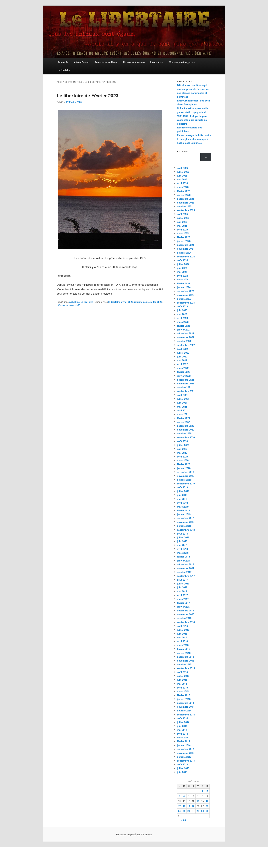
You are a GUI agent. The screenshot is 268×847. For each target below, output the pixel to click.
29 (202, 811)
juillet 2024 (183, 264)
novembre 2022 (185, 337)
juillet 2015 (183, 676)
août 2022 (182, 349)
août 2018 (182, 533)
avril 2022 (182, 364)
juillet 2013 (183, 768)
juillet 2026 (183, 171)
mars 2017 (183, 599)
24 (179, 811)
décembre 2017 (185, 564)
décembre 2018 (185, 518)
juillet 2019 (183, 491)
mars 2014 (183, 737)
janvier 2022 (184, 375)
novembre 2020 (185, 429)
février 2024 (183, 283)
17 (179, 806)
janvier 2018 (184, 560)
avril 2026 (182, 183)
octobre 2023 (184, 298)
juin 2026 (182, 175)
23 (207, 806)
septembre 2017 (186, 576)
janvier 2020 (184, 468)
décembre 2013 (185, 749)
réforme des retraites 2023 (148, 302)
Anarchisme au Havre (106, 62)
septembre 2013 (186, 760)
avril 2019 (182, 502)
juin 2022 (182, 356)
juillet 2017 (183, 583)
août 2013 (182, 764)
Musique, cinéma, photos (182, 62)
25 (184, 811)
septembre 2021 (186, 391)
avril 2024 (182, 275)
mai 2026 (182, 179)
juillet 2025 (183, 218)
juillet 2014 (183, 722)
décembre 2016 (185, 610)
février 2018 (183, 556)
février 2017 (183, 603)
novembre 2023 (185, 295)
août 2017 (182, 579)
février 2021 (183, 418)
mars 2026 (183, 187)
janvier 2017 (184, 606)
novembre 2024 (185, 248)
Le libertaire (64, 70)
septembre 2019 (186, 483)
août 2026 (182, 168)
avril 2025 (182, 229)
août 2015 (182, 672)
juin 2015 (182, 679)
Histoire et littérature (134, 62)
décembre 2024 (185, 245)
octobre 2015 (184, 664)
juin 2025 (182, 222)
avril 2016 (182, 641)
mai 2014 (182, 729)
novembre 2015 (185, 660)
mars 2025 (183, 233)
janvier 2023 (184, 329)
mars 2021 (183, 414)
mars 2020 (183, 460)
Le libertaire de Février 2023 (87, 95)
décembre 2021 (185, 379)
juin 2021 (182, 402)
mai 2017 (182, 591)
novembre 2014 (185, 706)
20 (193, 806)
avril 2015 (182, 687)
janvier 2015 (184, 699)
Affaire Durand (81, 62)
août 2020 (182, 441)
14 (198, 801)
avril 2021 (182, 410)
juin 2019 (182, 495)
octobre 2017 (184, 572)
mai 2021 (182, 406)
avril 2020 (182, 456)
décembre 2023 (185, 291)
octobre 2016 (184, 618)
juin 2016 (182, 633)
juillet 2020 (183, 445)
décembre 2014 (185, 703)
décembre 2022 (185, 333)
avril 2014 (182, 733)
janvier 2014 (184, 745)
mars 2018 (183, 552)
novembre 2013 (185, 753)
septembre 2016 (186, 622)
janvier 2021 (184, 422)
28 (198, 811)
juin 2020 (182, 449)
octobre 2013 (184, 756)
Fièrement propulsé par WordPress (134, 834)
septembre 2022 (186, 345)
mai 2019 (182, 499)
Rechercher (183, 151)
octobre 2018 (184, 525)
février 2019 (183, 510)
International (156, 62)
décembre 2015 (185, 656)
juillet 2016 (183, 629)
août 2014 (182, 718)
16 (207, 801)
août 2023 (182, 306)
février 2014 (183, 741)
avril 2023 (182, 318)
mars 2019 (183, 506)
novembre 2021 (185, 383)
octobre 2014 (184, 710)
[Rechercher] (205, 157)
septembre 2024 (186, 256)
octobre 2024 (184, 252)
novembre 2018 (185, 522)
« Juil (183, 820)
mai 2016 (182, 637)
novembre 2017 (185, 568)
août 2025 (182, 214)
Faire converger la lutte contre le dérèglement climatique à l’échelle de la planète (194, 138)
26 (188, 811)
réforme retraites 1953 (68, 305)
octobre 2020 (184, 433)
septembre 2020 (186, 437)
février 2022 (183, 371)
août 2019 (182, 487)
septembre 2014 (186, 714)
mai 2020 (182, 452)
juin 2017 (182, 587)
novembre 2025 (185, 202)
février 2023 (183, 325)
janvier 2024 (184, 287)
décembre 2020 (185, 425)
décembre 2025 (185, 198)
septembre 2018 (186, 529)
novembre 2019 (185, 476)
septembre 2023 (186, 302)
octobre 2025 (184, 206)
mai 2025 (182, 225)
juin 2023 (182, 310)
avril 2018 (182, 549)
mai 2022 (182, 360)
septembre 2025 (186, 210)
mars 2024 (183, 279)
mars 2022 (183, 368)
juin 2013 (182, 772)
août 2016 (182, 626)
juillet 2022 (183, 352)
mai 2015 (182, 683)
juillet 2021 (183, 398)
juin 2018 (182, 541)
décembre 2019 (185, 472)
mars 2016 (183, 645)
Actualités (63, 62)
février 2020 (183, 464)
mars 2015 (183, 691)
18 (184, 806)
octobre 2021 (184, 387)
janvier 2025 (184, 241)
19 (188, 806)
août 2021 (182, 395)
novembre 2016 (185, 614)
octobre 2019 (184, 479)
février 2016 (183, 649)
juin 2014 (182, 726)
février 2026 (183, 191)
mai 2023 (182, 314)
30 (207, 811)
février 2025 (183, 237)
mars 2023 (183, 322)
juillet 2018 (183, 537)
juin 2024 (182, 268)
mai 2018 (182, 545)
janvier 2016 (184, 653)
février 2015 (183, 695)
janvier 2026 (184, 195)
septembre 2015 (186, 668)
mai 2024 (182, 271)
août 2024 (182, 260)
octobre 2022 (184, 341)
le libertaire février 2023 (120, 302)
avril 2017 (182, 595)
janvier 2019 (184, 514)
